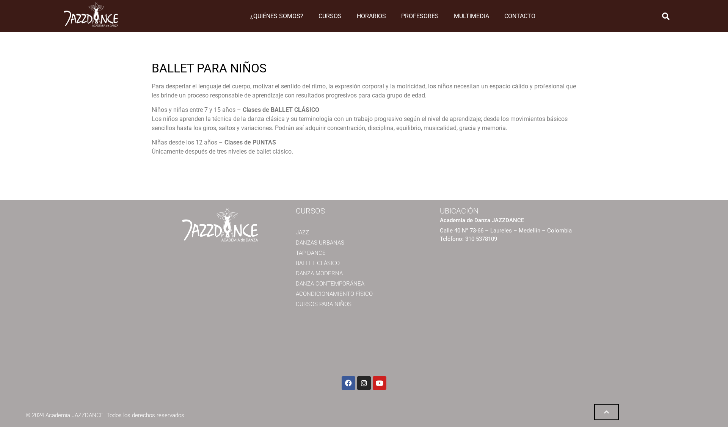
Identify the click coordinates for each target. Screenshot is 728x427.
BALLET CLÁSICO (318, 263)
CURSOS (330, 16)
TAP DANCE (311, 253)
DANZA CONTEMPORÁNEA (330, 283)
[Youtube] (379, 383)
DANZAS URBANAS (320, 242)
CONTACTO (519, 16)
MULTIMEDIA (471, 16)
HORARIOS (371, 16)
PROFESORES (420, 16)
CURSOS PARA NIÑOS (323, 304)
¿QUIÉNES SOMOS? (276, 16)
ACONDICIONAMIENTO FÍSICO (334, 293)
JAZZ (302, 232)
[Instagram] (364, 383)
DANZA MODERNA (319, 273)
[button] (666, 16)
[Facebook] (348, 383)
